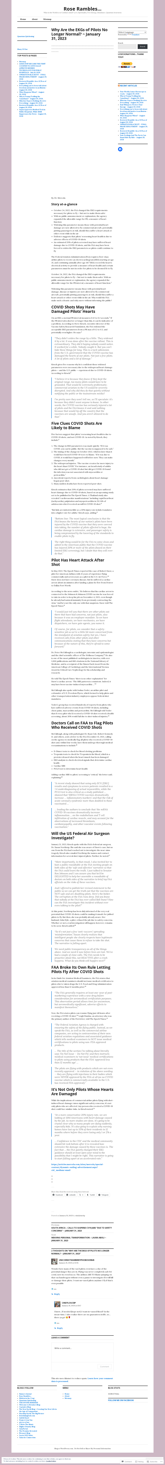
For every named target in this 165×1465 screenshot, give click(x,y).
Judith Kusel (24, 1418)
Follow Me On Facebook (121, 1400)
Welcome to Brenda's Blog (29, 1405)
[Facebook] (120, 149)
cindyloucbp (80, 1216)
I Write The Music (26, 1424)
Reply (57, 1294)
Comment (104, 1366)
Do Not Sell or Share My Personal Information (92, 1449)
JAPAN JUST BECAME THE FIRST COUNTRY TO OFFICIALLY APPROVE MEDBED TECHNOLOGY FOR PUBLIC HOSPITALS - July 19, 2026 (32, 68)
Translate (136, 35)
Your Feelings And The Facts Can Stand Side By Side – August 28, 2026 (133, 137)
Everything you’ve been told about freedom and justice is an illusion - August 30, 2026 (33, 88)
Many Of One (22, 49)
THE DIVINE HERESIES (28, 1403)
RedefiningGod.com (27, 1416)
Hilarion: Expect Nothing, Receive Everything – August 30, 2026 (133, 101)
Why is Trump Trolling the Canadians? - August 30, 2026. (31, 98)
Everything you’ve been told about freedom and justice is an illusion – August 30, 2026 (133, 111)
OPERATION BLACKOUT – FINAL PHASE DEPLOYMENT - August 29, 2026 (33, 77)
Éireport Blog (24, 1433)
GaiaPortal (23, 1429)
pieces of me (24, 1422)
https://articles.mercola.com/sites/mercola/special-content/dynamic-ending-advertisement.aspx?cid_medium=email (77, 1167)
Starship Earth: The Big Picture (31, 1414)
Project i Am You (25, 1420)
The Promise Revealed (28, 1431)
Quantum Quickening (25, 36)
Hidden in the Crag (26, 1398)
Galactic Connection (27, 1438)
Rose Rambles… (82, 8)
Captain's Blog (25, 1407)
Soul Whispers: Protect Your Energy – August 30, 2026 (131, 106)
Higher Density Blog (27, 1427)
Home (23, 19)
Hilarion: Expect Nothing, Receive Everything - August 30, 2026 (32, 102)
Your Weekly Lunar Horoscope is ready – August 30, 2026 (133, 93)
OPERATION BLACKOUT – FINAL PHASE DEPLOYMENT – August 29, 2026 (134, 126)
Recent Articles (128, 85)
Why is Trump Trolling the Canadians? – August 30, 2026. (132, 97)
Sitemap (47, 19)
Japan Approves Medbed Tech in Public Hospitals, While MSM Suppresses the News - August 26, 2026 (32, 113)
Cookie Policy (51, 1461)
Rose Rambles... (25, 1396)
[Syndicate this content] (119, 85)
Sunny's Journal (25, 1394)
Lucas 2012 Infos (26, 1435)
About (35, 19)
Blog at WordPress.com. (63, 1449)
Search (120, 43)
